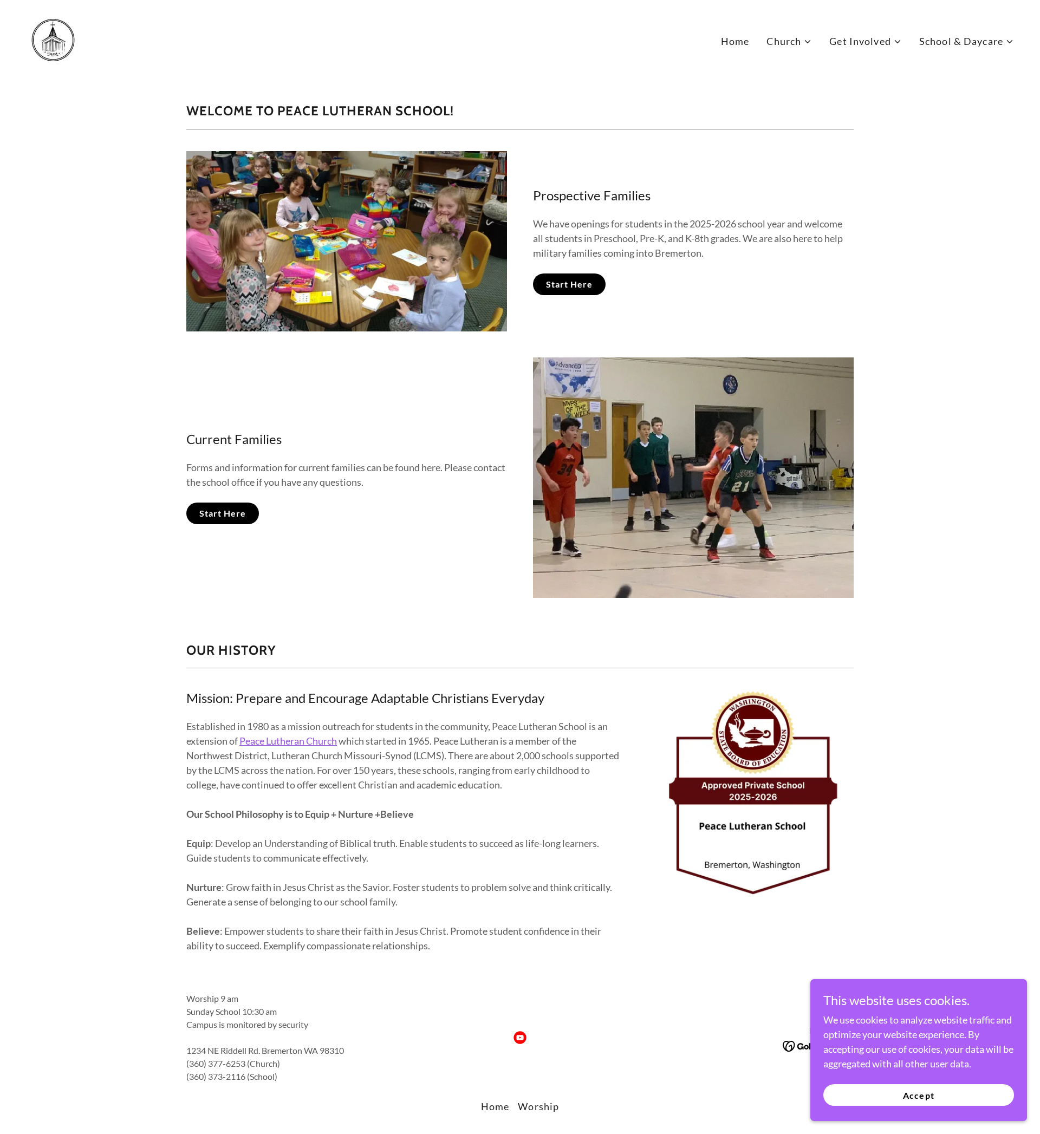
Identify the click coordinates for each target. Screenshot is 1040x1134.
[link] (53, 39)
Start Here (569, 284)
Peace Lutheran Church (288, 741)
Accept (918, 1095)
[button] (789, 41)
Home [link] (735, 41)
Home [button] (495, 1106)
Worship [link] (538, 1106)
